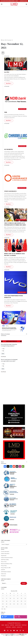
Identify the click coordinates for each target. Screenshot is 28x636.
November (9, 40)
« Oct (2, 608)
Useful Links (3, 573)
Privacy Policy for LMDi (5, 567)
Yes (3, 348)
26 (17, 604)
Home (3, 40)
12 (17, 598)
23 (6, 604)
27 (21, 604)
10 (10, 598)
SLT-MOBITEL (8, 149)
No (3, 350)
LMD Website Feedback (6, 571)
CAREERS (14, 627)
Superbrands (3, 555)
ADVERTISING (18, 625)
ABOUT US (7, 625)
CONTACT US (19, 627)
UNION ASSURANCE (10, 191)
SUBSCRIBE (8, 627)
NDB (5, 112)
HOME (2, 625)
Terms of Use (3, 561)
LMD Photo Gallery (5, 559)
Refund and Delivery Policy (6, 563)
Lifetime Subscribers (5, 553)
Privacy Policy (4, 565)
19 (17, 601)
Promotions (3, 575)
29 (2, 606)
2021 (6, 40)
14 (25, 598)
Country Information (5, 551)
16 (6, 601)
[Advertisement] (14, 24)
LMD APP (3, 569)
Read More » (8, 83)
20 (21, 601)
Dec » (5, 608)
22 (2, 604)
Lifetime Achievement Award (7, 557)
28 (25, 604)
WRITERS (12, 625)
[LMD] (14, 4)
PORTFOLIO (24, 625)
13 (21, 598)
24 (10, 604)
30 (6, 606)
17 (10, 601)
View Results (3, 356)
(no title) (6, 72)
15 (2, 601)
